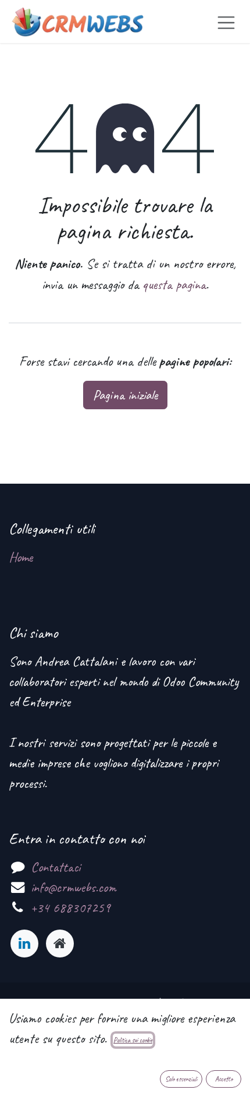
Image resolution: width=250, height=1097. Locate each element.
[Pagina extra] (60, 943)
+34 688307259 (70, 907)
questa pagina (174, 284)
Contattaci (55, 867)
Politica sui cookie (132, 1040)
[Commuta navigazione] (226, 21)
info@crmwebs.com (73, 887)
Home (21, 557)
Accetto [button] (224, 1079)
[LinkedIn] (24, 943)
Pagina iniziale (125, 395)
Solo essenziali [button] (181, 1079)
